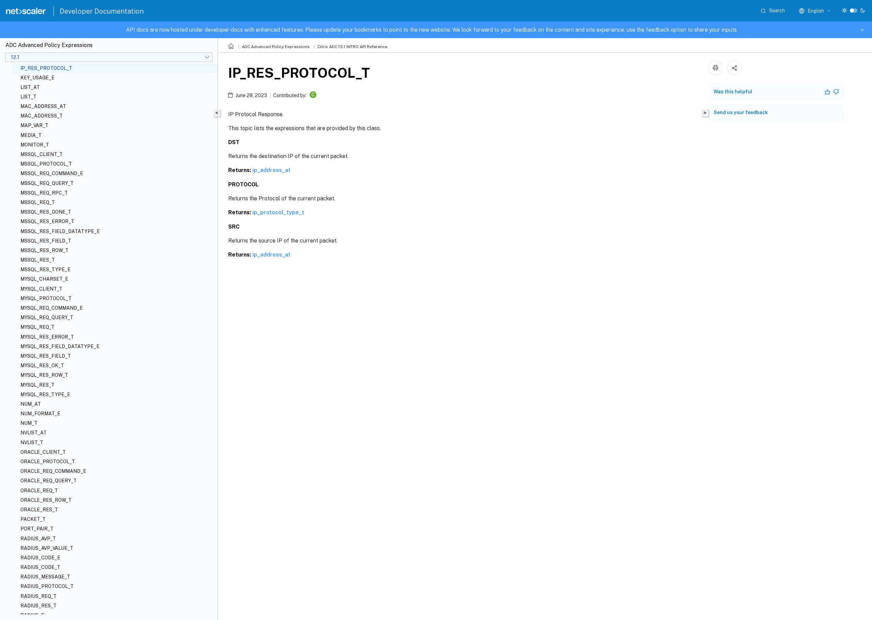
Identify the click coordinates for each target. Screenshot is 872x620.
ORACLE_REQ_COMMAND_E (53, 471)
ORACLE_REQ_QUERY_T (48, 480)
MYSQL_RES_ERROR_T (47, 337)
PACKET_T (33, 519)
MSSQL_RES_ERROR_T (47, 221)
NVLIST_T (31, 442)
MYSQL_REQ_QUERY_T (46, 317)
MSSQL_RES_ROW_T (44, 250)
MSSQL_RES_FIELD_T (45, 241)
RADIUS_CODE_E (40, 557)
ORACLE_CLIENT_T (43, 452)
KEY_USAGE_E (37, 77)
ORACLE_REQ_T (39, 490)
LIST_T (28, 96)
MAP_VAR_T (34, 125)
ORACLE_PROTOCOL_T (47, 461)
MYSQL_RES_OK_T (42, 365)
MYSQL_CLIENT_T (41, 289)
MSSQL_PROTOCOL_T (46, 164)
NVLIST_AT (33, 432)
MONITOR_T (34, 145)
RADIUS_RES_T (38, 605)
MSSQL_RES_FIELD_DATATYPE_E (60, 231)
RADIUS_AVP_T (38, 538)
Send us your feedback (741, 112)
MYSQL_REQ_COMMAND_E (51, 308)
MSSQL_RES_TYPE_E (45, 269)
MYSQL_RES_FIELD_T (45, 356)
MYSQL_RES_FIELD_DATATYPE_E (59, 346)
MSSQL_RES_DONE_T (45, 212)
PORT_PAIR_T (36, 528)
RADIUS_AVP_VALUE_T (46, 548)
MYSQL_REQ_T (37, 327)
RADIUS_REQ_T (38, 596)
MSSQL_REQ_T (37, 202)
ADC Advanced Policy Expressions (276, 46)
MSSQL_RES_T (37, 260)
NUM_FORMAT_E (40, 413)
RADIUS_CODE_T (40, 567)
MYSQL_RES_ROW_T (44, 375)
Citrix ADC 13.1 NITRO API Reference (352, 46)
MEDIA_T (31, 135)
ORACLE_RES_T (39, 509)
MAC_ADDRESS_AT (43, 106)
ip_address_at (271, 170)
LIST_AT (30, 87)
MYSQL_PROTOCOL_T (46, 298)
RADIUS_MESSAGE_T (45, 576)
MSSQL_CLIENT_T (41, 154)
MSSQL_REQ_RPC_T (44, 193)
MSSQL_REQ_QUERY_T (47, 183)
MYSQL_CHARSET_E (44, 279)
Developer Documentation (102, 11)
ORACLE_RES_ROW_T (46, 500)
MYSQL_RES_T (37, 385)
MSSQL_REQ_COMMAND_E (51, 173)
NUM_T (28, 423)
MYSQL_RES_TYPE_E (45, 394)
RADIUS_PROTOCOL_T (47, 586)
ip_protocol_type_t (278, 212)
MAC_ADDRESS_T (41, 116)
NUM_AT (30, 404)
